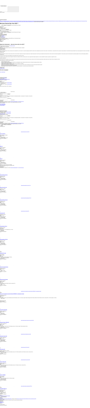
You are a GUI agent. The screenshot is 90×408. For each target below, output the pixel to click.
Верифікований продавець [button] (3, 77)
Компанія (9, 94)
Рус (1, 397)
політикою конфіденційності (14, 101)
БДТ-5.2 (1, 146)
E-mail (8, 96)
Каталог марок (24, 398)
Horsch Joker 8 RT (3, 361)
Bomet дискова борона (4, 279)
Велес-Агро (32, 21)
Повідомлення (9, 98)
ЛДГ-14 (1, 158)
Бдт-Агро (3, 35)
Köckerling (19, 21)
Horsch (17, 21)
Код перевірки (13, 121)
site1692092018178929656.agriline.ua (5, 79)
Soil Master (26, 21)
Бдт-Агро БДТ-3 (2, 133)
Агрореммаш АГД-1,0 (3, 226)
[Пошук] (13, 9)
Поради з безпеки (2, 68)
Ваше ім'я (9, 93)
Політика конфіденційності (8, 398)
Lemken (22, 21)
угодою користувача (21, 101)
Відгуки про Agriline (19, 398)
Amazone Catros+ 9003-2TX (4, 322)
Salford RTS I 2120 (3, 253)
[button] (45, 16)
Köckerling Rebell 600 (3, 309)
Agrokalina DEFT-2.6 (3, 388)
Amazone (15, 21)
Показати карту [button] (13, 91)
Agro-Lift (13, 21)
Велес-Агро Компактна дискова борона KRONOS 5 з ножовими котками (12, 293)
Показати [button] (6, 82)
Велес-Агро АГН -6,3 (3, 187)
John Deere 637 (2, 349)
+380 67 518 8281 (9, 82)
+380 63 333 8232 (8, 113)
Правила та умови (2, 398)
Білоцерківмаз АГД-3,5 (4, 239)
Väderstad (29, 21)
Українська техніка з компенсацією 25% (31, 398)
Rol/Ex (24, 21)
